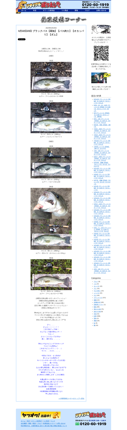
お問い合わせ (61, 423)
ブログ (39, 423)
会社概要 (24, 423)
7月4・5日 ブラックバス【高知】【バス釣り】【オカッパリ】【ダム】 (102, 152)
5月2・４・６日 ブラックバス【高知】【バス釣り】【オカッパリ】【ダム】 (102, 229)
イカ (95, 284)
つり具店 (46, 421)
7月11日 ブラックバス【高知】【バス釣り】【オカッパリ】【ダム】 (102, 142)
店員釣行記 (97, 302)
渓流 (95, 314)
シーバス (96, 293)
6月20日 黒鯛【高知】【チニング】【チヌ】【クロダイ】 (102, 164)
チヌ (95, 295)
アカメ (96, 281)
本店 (28, 421)
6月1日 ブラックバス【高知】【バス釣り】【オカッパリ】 (102, 188)
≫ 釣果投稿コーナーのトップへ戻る (71, 398)
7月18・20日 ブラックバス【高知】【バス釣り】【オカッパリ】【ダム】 (102, 136)
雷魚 (95, 318)
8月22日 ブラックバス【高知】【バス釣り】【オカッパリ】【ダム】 (102, 101)
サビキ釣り (97, 291)
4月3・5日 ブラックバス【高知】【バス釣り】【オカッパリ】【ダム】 (102, 270)
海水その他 (97, 309)
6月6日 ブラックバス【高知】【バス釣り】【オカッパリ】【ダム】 (102, 176)
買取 (29, 423)
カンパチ (96, 286)
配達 (34, 423)
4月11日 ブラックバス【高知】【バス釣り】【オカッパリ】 (102, 265)
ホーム (23, 421)
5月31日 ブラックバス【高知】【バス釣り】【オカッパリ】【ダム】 (102, 194)
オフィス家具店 (36, 421)
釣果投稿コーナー (49, 423)
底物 (95, 300)
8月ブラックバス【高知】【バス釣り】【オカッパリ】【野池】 (102, 114)
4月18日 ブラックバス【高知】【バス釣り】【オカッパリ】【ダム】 (102, 247)
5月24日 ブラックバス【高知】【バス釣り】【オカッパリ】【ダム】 (102, 211)
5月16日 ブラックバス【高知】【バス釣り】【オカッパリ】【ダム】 (102, 217)
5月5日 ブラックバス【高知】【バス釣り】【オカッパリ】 (102, 235)
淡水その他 (97, 311)
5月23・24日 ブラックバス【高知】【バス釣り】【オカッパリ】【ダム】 (102, 205)
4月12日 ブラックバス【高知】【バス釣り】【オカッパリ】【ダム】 (102, 253)
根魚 (95, 307)
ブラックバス (98, 297)
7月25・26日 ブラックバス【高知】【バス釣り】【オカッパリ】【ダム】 (102, 130)
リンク (53, 421)
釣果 (95, 316)
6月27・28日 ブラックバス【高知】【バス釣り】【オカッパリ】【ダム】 (102, 158)
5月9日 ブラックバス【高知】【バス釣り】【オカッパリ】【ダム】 (102, 223)
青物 (95, 320)
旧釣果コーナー (98, 304)
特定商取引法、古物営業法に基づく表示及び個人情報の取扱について (44, 426)
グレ (95, 288)
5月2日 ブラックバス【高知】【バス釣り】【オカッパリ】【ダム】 (102, 241)
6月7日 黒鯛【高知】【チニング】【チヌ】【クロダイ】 (102, 182)
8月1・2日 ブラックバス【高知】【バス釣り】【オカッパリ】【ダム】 (102, 120)
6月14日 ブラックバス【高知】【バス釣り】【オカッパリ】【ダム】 (102, 170)
